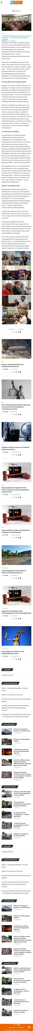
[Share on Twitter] (16, 332)
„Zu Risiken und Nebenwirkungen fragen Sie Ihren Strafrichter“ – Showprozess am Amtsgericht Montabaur (16, 37)
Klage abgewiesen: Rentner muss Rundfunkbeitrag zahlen (13, 652)
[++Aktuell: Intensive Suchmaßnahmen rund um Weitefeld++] (7, 1002)
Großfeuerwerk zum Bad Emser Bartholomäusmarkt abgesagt (21, 927)
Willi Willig (5, 369)
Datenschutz (20, 1027)
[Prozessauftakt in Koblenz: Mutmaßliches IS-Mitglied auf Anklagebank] (16, 514)
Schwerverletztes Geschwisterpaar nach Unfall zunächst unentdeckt (22, 980)
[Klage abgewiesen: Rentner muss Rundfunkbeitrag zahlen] (16, 636)
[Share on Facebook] (14, 332)
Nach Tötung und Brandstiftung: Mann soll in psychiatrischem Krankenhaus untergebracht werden (16, 407)
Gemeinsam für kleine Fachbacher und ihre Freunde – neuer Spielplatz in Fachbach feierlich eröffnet (22, 951)
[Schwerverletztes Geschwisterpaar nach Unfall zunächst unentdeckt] (7, 981)
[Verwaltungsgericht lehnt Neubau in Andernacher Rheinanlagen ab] (16, 555)
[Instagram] (16, 1025)
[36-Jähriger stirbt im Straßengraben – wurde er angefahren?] (7, 991)
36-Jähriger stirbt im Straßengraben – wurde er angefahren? (21, 991)
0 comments (21, 329)
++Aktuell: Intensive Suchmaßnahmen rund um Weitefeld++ (21, 1001)
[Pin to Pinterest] (18, 332)
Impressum (12, 1027)
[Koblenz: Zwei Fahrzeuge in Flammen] (7, 918)
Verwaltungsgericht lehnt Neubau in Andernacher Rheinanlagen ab (14, 572)
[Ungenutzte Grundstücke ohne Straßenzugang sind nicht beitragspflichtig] (16, 595)
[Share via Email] (20, 332)
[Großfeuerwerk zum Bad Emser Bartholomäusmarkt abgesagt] (7, 928)
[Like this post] (12, 332)
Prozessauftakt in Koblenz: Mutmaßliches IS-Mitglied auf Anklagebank (16, 531)
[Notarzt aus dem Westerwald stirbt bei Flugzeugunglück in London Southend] (7, 970)
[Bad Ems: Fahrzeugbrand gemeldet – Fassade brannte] (7, 908)
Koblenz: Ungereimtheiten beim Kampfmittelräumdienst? (13, 365)
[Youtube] (18, 1025)
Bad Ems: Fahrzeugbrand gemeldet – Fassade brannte (22, 906)
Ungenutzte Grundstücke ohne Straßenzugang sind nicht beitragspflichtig (16, 612)
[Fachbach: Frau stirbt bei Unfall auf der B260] (7, 1012)
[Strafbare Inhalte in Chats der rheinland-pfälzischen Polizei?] (16, 432)
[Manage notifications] (29, 1027)
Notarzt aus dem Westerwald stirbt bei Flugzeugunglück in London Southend (22, 969)
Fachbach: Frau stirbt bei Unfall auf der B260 (21, 1011)
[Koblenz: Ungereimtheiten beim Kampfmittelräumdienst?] (16, 349)
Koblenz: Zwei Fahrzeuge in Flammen (12, 871)
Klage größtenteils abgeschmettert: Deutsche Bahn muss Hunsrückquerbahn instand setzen (15, 490)
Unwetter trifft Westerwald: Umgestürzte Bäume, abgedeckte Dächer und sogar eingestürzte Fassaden (15, 884)
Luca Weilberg (11, 41)
